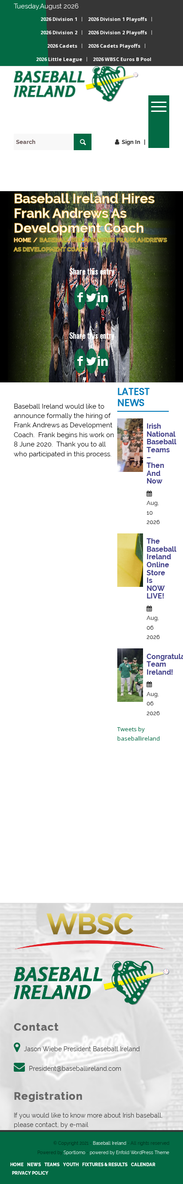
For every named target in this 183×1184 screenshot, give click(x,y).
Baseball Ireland (109, 1143)
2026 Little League (59, 59)
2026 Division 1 (58, 19)
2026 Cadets (62, 45)
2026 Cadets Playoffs (114, 45)
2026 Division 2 (58, 32)
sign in (131, 142)
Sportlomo (74, 1152)
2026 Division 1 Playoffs (117, 19)
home (22, 240)
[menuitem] (59, 19)
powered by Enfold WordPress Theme (129, 1152)
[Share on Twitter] (91, 297)
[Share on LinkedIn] (103, 297)
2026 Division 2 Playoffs (117, 32)
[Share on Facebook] (80, 297)
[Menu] (154, 106)
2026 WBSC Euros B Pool (122, 59)
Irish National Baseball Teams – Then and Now (161, 453)
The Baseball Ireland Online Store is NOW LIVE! (161, 568)
